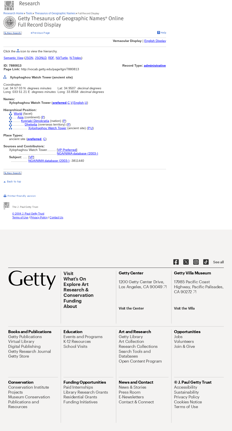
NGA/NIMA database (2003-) (77, 153)
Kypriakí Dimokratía (35, 121)
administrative (155, 65)
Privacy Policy (39, 217)
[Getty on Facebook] (176, 262)
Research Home (13, 13)
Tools (29, 13)
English (78, 102)
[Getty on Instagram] (196, 262)
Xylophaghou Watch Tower (47, 128)
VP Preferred (67, 150)
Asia (20, 117)
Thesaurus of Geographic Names (55, 13)
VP (31, 157)
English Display (155, 41)
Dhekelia (31, 124)
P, (89, 128)
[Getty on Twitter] (186, 262)
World (18, 113)
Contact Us (56, 217)
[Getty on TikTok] (206, 262)
